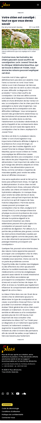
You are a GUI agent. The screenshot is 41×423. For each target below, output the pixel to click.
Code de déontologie (10, 408)
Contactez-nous (8, 417)
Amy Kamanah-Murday (14, 27)
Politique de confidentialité (12, 414)
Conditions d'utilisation (11, 411)
